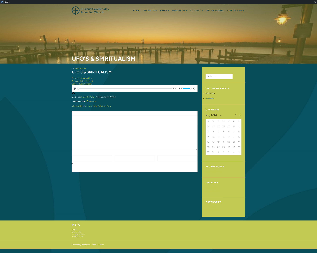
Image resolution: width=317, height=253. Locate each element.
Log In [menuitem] (7, 2)
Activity (195, 10)
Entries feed (76, 232)
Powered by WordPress (81, 245)
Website (160, 154)
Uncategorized (212, 210)
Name (75, 154)
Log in (74, 230)
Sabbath (88, 84)
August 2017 (211, 187)
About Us (149, 10)
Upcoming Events (213, 171)
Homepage (210, 207)
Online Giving (215, 10)
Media (163, 10)
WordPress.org (77, 237)
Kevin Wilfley (86, 78)
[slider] (125, 88)
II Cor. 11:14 (85, 81)
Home (136, 10)
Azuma (101, 245)
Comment (77, 123)
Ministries (178, 10)
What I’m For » (104, 106)
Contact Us (234, 10)
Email (118, 154)
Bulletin (92, 101)
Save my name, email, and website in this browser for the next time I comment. (109, 164)
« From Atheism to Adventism (85, 106)
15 (92, 81)
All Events (210, 98)
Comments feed (78, 234)
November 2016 (213, 191)
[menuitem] (2, 2)
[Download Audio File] (73, 94)
